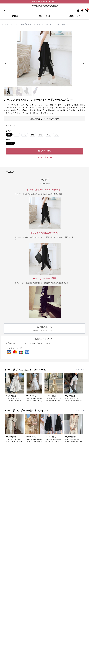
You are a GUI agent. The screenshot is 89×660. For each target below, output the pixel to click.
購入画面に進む (44, 151)
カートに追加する (44, 157)
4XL (48, 135)
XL (25, 135)
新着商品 (15, 16)
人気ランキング (74, 16)
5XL (56, 135)
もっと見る (80, 369)
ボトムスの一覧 (21, 24)
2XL (32, 135)
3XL (40, 135)
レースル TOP (7, 24)
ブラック (10, 143)
